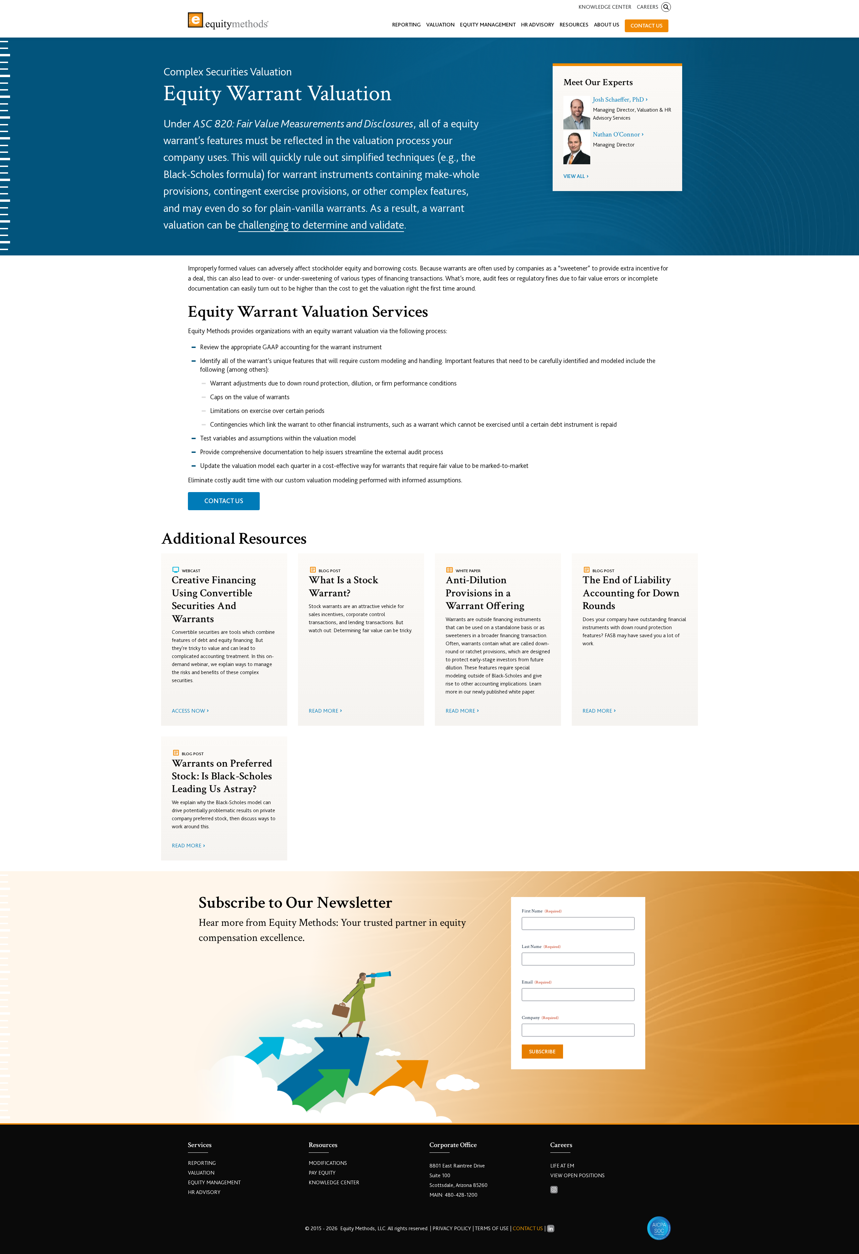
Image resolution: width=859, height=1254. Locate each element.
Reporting (202, 1163)
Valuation (201, 1173)
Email (537, 982)
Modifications (328, 1163)
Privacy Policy (452, 1229)
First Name (542, 911)
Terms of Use (492, 1229)
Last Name (541, 947)
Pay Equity (322, 1173)
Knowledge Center (604, 7)
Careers (647, 7)
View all (574, 176)
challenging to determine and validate (321, 225)
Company (540, 1018)
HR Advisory (204, 1192)
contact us (223, 501)
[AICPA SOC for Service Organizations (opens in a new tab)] (659, 1228)
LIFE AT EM (562, 1166)
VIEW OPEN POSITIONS (577, 1176)
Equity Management (214, 1183)
